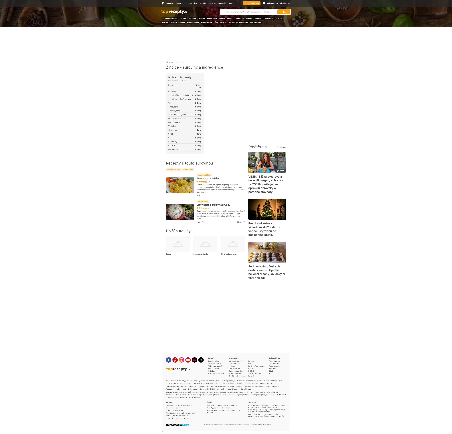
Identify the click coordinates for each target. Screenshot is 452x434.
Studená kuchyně (233, 389)
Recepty (173, 62)
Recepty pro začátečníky (238, 22)
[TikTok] (201, 360)
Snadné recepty (273, 386)
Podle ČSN (240, 18)
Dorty (243, 389)
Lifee (271, 373)
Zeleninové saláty (218, 389)
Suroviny (182, 62)
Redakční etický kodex (237, 376)
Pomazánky (181, 381)
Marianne (272, 368)
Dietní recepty (193, 389)
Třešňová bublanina (251, 383)
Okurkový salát (181, 395)
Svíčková (187, 383)
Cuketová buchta (249, 395)
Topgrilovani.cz (274, 366)
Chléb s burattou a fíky (174, 410)
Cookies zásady (234, 368)
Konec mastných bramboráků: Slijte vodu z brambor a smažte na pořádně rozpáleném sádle (267, 406)
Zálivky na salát (236, 383)
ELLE (271, 371)
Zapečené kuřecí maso (174, 408)
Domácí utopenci (195, 397)
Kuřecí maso (212, 18)
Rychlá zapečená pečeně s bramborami (180, 413)
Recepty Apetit (213, 368)
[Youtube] (188, 360)
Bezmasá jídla (187, 170)
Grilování (258, 18)
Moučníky (192, 18)
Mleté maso (193, 386)
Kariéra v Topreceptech (256, 366)
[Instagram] (181, 360)
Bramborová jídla (173, 170)
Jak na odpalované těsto (252, 381)
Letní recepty (269, 18)
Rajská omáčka (232, 392)
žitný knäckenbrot (229, 254)
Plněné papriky (184, 392)
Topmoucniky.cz (275, 363)
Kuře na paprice (228, 395)
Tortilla (224, 381)
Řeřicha (280, 381)
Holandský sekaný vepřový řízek (178, 418)
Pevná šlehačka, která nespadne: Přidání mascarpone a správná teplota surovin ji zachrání (266, 415)
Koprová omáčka (194, 395)
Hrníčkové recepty (178, 22)
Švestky (230, 18)
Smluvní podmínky (235, 373)
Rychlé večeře (206, 22)
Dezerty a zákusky (235, 381)
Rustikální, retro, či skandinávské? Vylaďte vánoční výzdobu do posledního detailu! (264, 229)
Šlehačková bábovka (211, 383)
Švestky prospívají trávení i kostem (220, 408)
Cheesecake (258, 392)
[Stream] (194, 360)
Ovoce (248, 389)
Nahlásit (251, 371)
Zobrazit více (281, 147)
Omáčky (183, 18)
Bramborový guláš (245, 392)
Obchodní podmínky (236, 371)
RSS (249, 363)
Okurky (222, 18)
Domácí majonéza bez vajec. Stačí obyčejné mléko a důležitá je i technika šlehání (266, 411)
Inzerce (251, 361)
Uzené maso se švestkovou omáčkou (179, 405)
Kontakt (251, 376)
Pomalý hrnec (229, 386)
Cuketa (279, 18)
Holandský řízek (207, 395)
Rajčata (165, 22)
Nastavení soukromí (236, 361)
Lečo (259, 395)
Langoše (239, 395)
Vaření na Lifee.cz (214, 363)
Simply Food (201, 222)
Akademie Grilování (169, 18)
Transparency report (255, 373)
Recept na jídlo (213, 361)
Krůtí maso (184, 386)
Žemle (168, 254)
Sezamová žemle (200, 254)
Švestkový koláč (181, 397)
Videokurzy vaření (215, 366)
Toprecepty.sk (274, 361)
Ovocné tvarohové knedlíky (216, 392)
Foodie (250, 368)
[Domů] (167, 62)
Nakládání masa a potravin (210, 381)
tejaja (198, 196)
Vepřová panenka (265, 383)
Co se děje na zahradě (174, 383)
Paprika (249, 18)
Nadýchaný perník (268, 395)
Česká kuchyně (220, 22)
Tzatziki (276, 383)
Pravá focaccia (197, 383)
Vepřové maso (204, 386)
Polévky (202, 18)
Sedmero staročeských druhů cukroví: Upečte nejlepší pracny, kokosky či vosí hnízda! (266, 272)
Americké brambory (269, 381)
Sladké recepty (181, 389)
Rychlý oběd (281, 395)
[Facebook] (168, 360)
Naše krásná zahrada (216, 373)
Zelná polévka (225, 383)
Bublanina (170, 397)
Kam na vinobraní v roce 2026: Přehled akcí (223, 405)
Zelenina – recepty (193, 381)
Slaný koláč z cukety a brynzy (213, 204)
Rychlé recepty (193, 22)
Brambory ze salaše (208, 178)
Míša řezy (217, 395)
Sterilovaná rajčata (198, 392)
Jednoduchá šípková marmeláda (177, 416)
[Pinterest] (175, 360)
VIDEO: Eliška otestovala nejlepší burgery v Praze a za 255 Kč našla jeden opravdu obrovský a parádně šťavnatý (266, 184)
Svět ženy (212, 371)
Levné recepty (255, 22)
